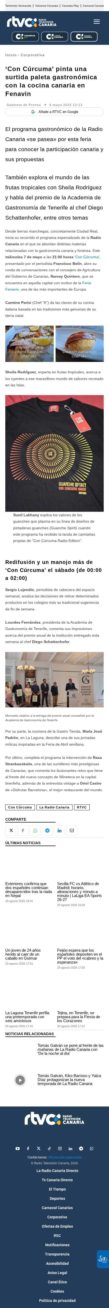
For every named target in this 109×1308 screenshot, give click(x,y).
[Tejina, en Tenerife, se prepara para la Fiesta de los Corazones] (80, 994)
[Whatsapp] (92, 1149)
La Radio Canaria (54, 807)
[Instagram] (60, 1149)
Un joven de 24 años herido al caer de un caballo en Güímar (23, 954)
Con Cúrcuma (87, 257)
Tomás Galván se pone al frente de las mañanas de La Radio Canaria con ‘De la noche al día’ (71, 1049)
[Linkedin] (59, 830)
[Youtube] (17, 1149)
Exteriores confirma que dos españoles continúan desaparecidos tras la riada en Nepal (28, 889)
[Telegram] (47, 830)
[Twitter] (39, 1149)
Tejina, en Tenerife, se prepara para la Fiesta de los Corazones (78, 1016)
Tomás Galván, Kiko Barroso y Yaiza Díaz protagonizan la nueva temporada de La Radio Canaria (69, 1079)
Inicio (11, 55)
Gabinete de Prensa (24, 105)
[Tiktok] (49, 1149)
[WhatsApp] (35, 830)
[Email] (71, 830)
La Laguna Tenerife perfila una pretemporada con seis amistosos (27, 1016)
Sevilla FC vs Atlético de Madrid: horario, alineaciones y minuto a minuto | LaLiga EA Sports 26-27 (79, 891)
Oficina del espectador (65, 1157)
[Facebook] (22, 830)
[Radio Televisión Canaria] (31, 21)
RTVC (82, 807)
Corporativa (33, 55)
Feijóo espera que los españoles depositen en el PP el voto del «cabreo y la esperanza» (80, 956)
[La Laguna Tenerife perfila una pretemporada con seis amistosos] (28, 994)
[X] (10, 830)
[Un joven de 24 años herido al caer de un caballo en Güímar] (28, 932)
